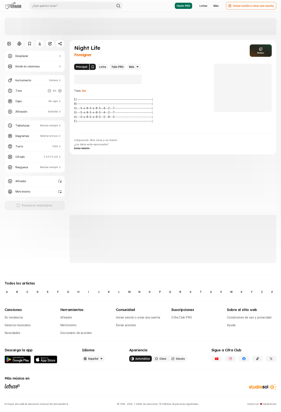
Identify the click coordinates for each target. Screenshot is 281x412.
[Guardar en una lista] (29, 44)
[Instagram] (230, 359)
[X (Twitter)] (271, 359)
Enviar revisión (82, 148)
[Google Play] (18, 360)
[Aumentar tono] (60, 91)
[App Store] (45, 360)
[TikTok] (257, 359)
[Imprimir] (19, 44)
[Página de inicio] (13, 5)
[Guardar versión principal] (93, 67)
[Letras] (12, 386)
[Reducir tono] (49, 91)
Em (84, 90)
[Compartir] (60, 44)
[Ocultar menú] (9, 44)
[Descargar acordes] (39, 44)
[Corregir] (50, 44)
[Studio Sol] (262, 387)
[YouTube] (216, 359)
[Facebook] (244, 359)
